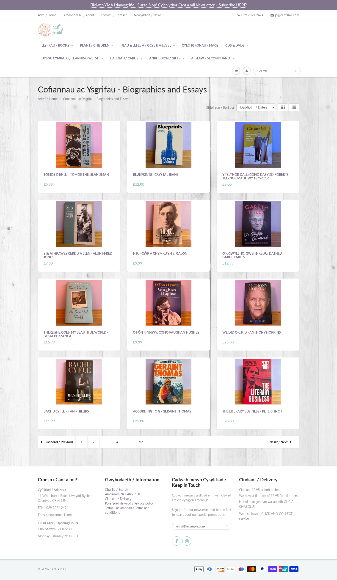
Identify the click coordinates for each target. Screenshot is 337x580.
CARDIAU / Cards (124, 58)
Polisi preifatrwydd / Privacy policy (129, 503)
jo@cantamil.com (287, 15)
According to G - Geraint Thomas (162, 411)
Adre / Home (47, 15)
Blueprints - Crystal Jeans (156, 174)
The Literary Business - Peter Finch (252, 411)
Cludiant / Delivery (118, 499)
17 (141, 442)
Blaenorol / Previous (58, 442)
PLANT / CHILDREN (94, 45)
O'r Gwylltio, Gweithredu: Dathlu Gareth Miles (252, 255)
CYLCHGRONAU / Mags (200, 45)
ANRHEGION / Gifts (164, 58)
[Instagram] (186, 541)
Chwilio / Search (116, 489)
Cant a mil (57, 569)
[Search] (294, 71)
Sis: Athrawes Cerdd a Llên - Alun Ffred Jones (78, 255)
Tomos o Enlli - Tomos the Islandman (76, 174)
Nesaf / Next (278, 442)
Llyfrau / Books (55, 45)
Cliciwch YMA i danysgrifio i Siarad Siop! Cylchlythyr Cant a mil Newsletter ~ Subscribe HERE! (168, 5)
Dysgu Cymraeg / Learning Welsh (70, 58)
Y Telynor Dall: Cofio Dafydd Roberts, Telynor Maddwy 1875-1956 (255, 176)
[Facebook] (176, 541)
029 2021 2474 (252, 15)
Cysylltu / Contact (114, 15)
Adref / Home (48, 99)
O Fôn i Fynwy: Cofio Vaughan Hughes (166, 332)
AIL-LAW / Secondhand (211, 58)
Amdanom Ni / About (79, 15)
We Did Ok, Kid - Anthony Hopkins (251, 332)
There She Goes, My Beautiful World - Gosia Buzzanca (76, 334)
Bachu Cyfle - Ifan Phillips (66, 411)
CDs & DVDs (235, 45)
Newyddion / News (147, 15)
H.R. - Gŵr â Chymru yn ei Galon (160, 253)
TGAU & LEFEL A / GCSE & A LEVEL (145, 45)
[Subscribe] (226, 526)
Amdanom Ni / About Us (122, 494)
